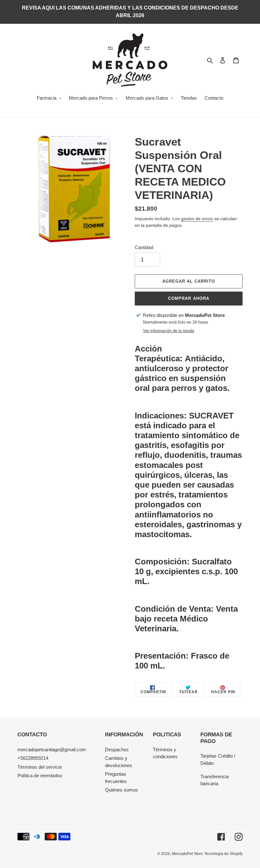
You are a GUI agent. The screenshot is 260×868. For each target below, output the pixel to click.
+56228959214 (32, 758)
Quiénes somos (121, 789)
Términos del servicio (39, 767)
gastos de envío (197, 218)
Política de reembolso (39, 775)
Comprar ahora (188, 298)
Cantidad (144, 247)
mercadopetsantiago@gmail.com (51, 749)
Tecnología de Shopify (223, 854)
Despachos (117, 749)
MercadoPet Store (187, 854)
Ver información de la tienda (168, 330)
